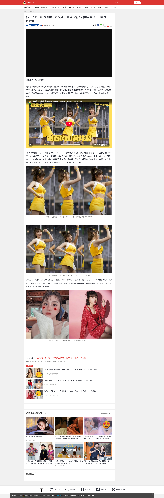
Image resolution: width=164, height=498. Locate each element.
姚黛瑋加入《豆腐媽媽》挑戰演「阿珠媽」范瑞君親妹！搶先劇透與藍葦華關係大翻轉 (40, 463)
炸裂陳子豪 (61, 361)
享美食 (107, 7)
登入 (131, 2)
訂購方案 (137, 2)
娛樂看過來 (27, 7)
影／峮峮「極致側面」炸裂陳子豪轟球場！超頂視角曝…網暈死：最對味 (61, 358)
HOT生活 (71, 7)
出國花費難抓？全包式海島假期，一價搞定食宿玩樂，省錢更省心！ (69, 462)
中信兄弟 (43, 361)
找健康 (86, 7)
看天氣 (93, 7)
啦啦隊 (34, 361)
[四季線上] (29, 2)
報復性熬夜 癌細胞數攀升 (34, 436)
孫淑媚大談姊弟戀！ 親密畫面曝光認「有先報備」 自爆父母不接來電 (96, 462)
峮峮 (38, 361)
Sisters (55, 361)
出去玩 (114, 7)
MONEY (100, 7)
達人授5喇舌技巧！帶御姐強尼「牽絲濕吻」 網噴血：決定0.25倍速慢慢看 (97, 437)
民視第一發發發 (54, 7)
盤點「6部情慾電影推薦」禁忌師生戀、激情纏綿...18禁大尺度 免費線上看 (68, 437)
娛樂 (29, 361)
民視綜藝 (44, 7)
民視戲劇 (36, 7)
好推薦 (64, 7)
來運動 (79, 7)
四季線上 (26, 11)
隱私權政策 (60, 495)
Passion (49, 361)
